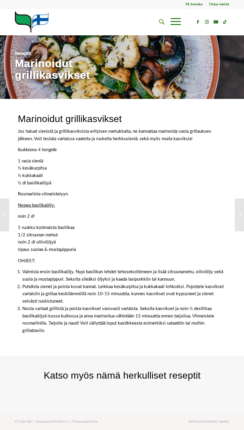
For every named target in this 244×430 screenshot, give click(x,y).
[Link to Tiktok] (224, 22)
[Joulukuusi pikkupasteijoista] (4, 215)
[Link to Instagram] (206, 22)
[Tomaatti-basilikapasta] (239, 215)
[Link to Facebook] (197, 22)
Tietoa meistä (219, 4)
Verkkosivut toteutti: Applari (208, 421)
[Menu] (173, 22)
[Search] (159, 22)
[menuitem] (194, 4)
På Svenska (194, 4)
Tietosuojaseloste (85, 421)
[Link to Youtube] (215, 22)
